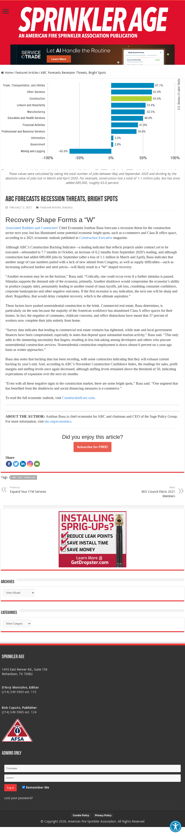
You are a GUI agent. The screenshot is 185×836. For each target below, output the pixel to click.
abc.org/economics (57, 421)
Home (8, 72)
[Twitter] (16, 464)
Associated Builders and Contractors (31, 228)
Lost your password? (18, 798)
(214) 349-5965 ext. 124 (19, 712)
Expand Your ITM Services (28, 489)
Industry (67, 207)
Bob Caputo (11, 707)
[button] (175, 826)
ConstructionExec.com (78, 398)
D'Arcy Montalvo (14, 687)
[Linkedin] (23, 464)
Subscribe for (92, 447)
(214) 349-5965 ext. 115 (19, 692)
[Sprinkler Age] (92, 22)
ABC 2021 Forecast (23, 477)
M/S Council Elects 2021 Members (158, 492)
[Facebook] (9, 464)
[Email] (37, 464)
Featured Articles (26, 72)
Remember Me (37, 787)
